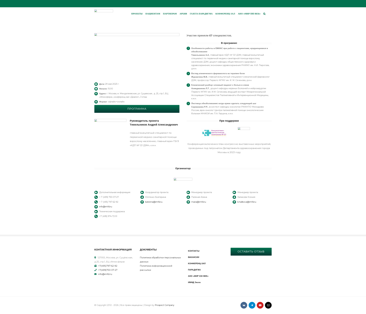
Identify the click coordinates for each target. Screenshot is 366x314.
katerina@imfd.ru (153, 202)
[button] (264, 13)
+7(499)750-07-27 (107, 270)
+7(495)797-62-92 (107, 265)
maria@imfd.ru (198, 202)
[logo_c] (103, 10)
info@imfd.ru (105, 206)
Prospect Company (164, 305)
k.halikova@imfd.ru (246, 202)
